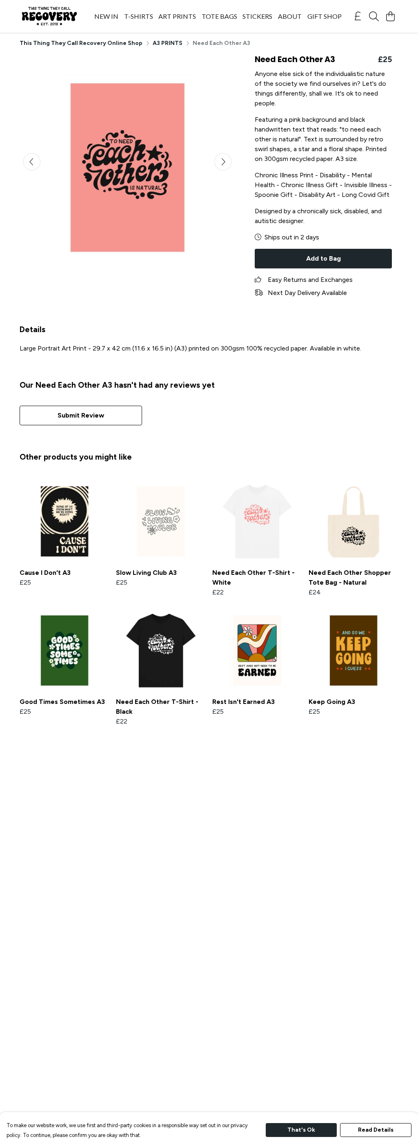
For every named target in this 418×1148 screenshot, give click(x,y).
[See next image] (223, 162)
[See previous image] (32, 162)
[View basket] (390, 16)
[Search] (374, 16)
